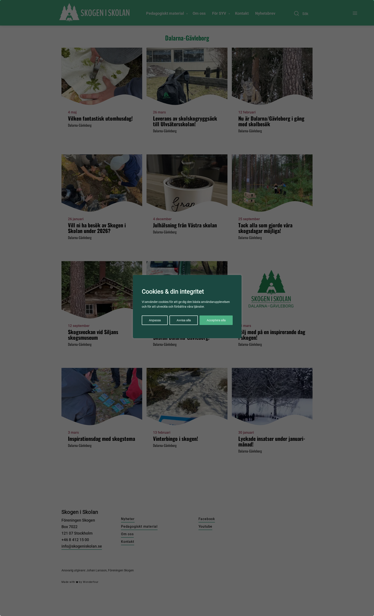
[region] (187, 308)
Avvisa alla (184, 320)
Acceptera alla (216, 320)
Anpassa (155, 320)
